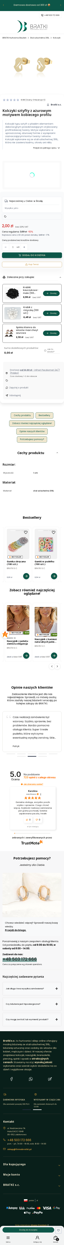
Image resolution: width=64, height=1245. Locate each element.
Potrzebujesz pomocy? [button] (32, 439)
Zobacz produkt (26, 576)
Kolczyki (56, 37)
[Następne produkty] (57, 666)
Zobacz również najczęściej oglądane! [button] (32, 423)
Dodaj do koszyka (33, 255)
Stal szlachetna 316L (39, 37)
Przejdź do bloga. (15, 930)
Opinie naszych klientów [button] (32, 431)
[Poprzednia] (3, 5)
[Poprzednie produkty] (52, 666)
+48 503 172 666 (19, 959)
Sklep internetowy (31, 1225)
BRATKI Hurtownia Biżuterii (14, 37)
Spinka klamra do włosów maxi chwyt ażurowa (27, 330)
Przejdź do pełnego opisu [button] (45, 148)
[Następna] (60, 5)
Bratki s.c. (56, 104)
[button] (23, 100)
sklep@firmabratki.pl (49, 15)
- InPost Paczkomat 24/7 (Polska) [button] (35, 371)
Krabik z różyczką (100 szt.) (31, 310)
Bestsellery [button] (44, 415)
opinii (40, 777)
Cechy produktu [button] (22, 415)
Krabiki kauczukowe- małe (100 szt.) (30, 290)
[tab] (21, 756)
